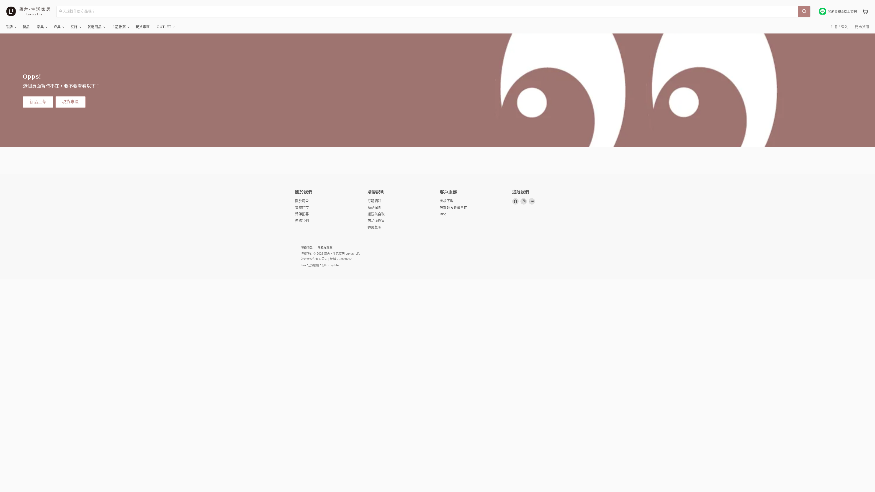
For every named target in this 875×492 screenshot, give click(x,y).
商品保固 (374, 207)
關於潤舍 (302, 201)
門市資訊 (862, 27)
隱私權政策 (325, 247)
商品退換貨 (376, 221)
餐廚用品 (95, 27)
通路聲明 (374, 227)
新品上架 (38, 102)
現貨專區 (143, 27)
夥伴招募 (302, 214)
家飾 (74, 27)
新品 (26, 27)
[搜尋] (804, 11)
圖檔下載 (446, 201)
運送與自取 (376, 214)
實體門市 (302, 207)
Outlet (164, 27)
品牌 (10, 27)
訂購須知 (374, 201)
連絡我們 (302, 221)
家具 (41, 27)
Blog (443, 214)
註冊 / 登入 (839, 27)
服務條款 (307, 247)
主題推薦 (119, 27)
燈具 (58, 27)
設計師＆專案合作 (453, 207)
